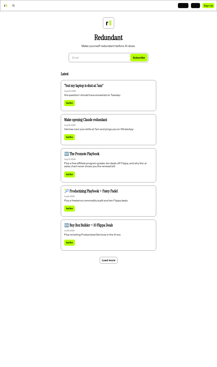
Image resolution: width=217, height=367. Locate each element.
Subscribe (139, 57)
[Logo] (5, 5)
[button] (69, 103)
